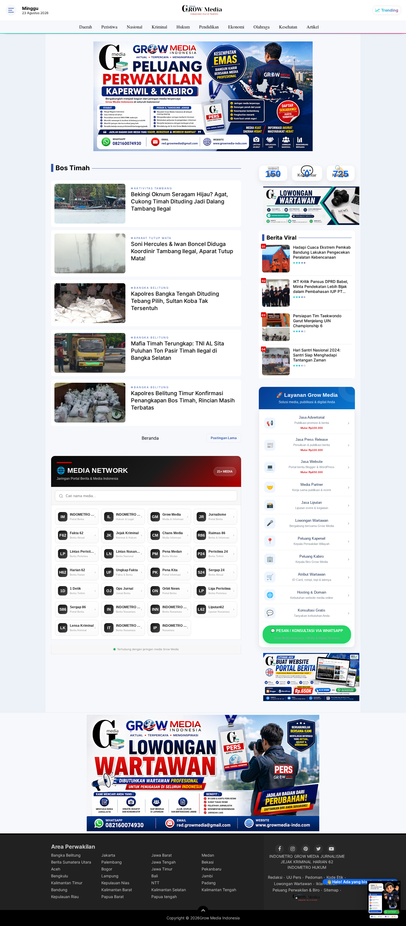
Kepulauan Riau (65, 896)
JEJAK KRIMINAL (296, 861)
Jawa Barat (161, 855)
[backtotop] (203, 911)
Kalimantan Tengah (219, 889)
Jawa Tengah (163, 862)
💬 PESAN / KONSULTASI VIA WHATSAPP (307, 634)
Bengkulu (59, 875)
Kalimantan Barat (116, 889)
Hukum (183, 27)
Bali (154, 875)
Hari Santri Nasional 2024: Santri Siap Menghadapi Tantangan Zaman (317, 355)
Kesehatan (288, 27)
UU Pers (293, 877)
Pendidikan (209, 27)
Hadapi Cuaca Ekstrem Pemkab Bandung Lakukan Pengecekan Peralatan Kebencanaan (322, 252)
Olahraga (262, 27)
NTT (155, 882)
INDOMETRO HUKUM (307, 867)
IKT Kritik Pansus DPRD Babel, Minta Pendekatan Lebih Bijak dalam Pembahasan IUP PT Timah (320, 286)
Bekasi (207, 862)
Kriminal (159, 27)
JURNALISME (332, 856)
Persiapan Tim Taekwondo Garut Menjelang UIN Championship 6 (317, 320)
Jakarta (108, 855)
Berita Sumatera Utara (71, 862)
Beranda (146, 438)
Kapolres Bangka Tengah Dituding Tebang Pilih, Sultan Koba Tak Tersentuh (175, 300)
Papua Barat (112, 896)
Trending (389, 10)
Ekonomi (236, 27)
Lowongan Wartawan (293, 883)
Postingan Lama (224, 438)
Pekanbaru (211, 869)
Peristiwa (109, 27)
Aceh (55, 869)
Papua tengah (164, 896)
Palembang (111, 862)
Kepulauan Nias (115, 882)
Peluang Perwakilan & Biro (296, 890)
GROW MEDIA (306, 856)
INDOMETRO (281, 856)
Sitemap (331, 890)
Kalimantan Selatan (168, 889)
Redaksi (275, 877)
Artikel (313, 27)
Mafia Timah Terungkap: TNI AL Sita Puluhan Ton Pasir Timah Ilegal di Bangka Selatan (177, 350)
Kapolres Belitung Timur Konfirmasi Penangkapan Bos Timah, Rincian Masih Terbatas (183, 400)
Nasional (134, 27)
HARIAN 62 (323, 861)
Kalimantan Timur (66, 882)
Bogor (106, 869)
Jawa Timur (161, 869)
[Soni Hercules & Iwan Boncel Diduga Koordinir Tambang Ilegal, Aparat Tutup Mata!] (89, 253)
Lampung (109, 875)
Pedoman (313, 877)
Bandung (59, 889)
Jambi (207, 875)
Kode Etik (334, 877)
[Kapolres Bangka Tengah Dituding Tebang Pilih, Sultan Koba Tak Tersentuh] (89, 303)
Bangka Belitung (66, 855)
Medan (208, 855)
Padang (209, 882)
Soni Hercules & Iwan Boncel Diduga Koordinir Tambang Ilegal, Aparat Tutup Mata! (182, 251)
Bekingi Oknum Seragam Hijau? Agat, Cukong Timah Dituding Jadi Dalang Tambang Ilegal (179, 201)
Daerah (85, 27)
